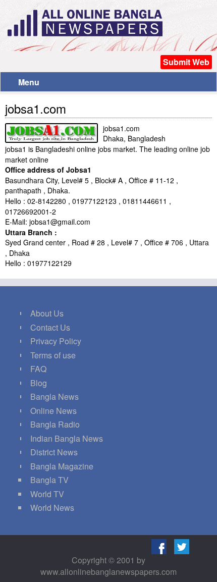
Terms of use (53, 355)
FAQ (38, 369)
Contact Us (50, 327)
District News (54, 452)
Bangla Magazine (61, 466)
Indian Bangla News (66, 438)
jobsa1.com (35, 108)
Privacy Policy (55, 341)
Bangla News (54, 396)
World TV (47, 494)
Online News (53, 410)
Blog (38, 383)
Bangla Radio (55, 424)
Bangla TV (49, 480)
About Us (47, 313)
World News (52, 507)
